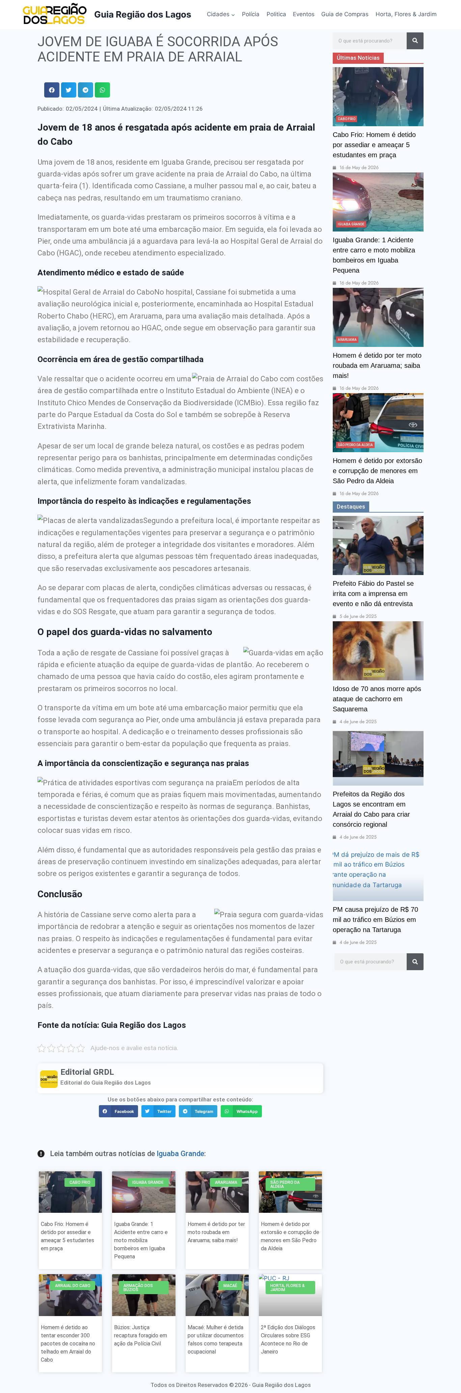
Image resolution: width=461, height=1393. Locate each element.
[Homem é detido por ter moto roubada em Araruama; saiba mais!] (378, 317)
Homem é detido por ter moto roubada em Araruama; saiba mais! (216, 1232)
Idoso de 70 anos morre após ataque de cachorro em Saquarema (377, 699)
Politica (276, 14)
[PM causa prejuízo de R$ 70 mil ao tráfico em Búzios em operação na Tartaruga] (378, 871)
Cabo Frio (346, 119)
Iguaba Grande (180, 1153)
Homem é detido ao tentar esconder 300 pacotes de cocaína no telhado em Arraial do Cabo (68, 1343)
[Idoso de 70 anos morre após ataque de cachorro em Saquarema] (378, 650)
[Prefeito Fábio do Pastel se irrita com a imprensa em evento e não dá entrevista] (378, 545)
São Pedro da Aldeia (355, 445)
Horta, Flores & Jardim (406, 14)
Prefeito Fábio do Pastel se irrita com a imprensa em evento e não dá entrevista (373, 593)
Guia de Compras (345, 14)
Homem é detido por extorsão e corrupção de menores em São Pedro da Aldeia (377, 471)
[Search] (415, 40)
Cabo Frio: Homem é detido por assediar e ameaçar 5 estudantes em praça (374, 145)
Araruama (347, 340)
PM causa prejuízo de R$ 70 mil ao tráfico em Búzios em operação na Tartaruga (375, 919)
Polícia (251, 14)
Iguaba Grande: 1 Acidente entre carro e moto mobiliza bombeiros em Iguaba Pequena (141, 1240)
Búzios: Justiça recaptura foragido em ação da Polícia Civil (140, 1335)
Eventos (304, 14)
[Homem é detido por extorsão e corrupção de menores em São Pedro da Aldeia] (378, 422)
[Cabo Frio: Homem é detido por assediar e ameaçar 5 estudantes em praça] (378, 96)
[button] (51, 90)
